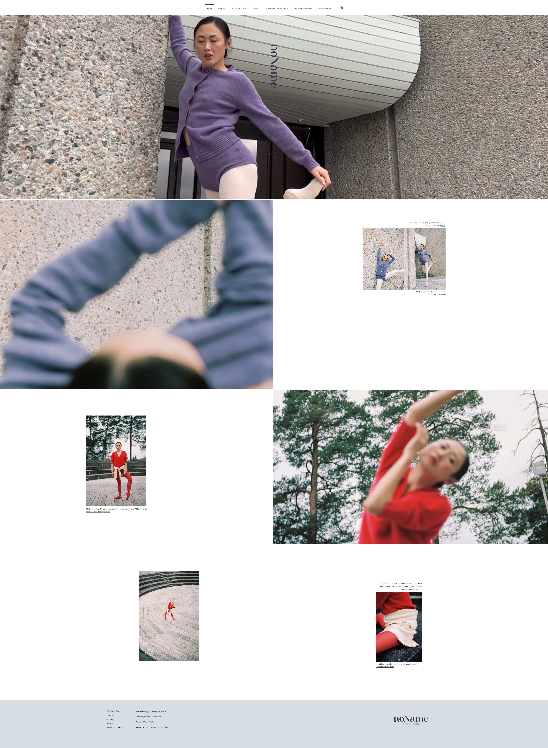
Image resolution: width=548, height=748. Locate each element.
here (443, 226)
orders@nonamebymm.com (153, 711)
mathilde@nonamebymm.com (148, 716)
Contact (110, 715)
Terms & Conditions (115, 727)
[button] (342, 7)
